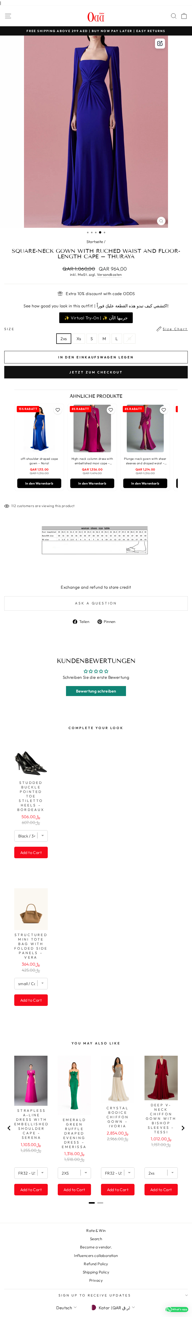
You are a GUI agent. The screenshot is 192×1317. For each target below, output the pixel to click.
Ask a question (96, 603)
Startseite (94, 241)
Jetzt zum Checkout (95, 372)
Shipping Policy (96, 1272)
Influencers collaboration (96, 1255)
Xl (130, 338)
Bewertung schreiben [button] (96, 691)
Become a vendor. (96, 1247)
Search (96, 1238)
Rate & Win (96, 1230)
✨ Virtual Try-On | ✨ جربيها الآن (96, 317)
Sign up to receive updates (94, 1295)
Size (96, 329)
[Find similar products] (160, 44)
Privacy (96, 1280)
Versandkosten (109, 274)
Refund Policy (96, 1263)
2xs (63, 338)
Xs (78, 338)
